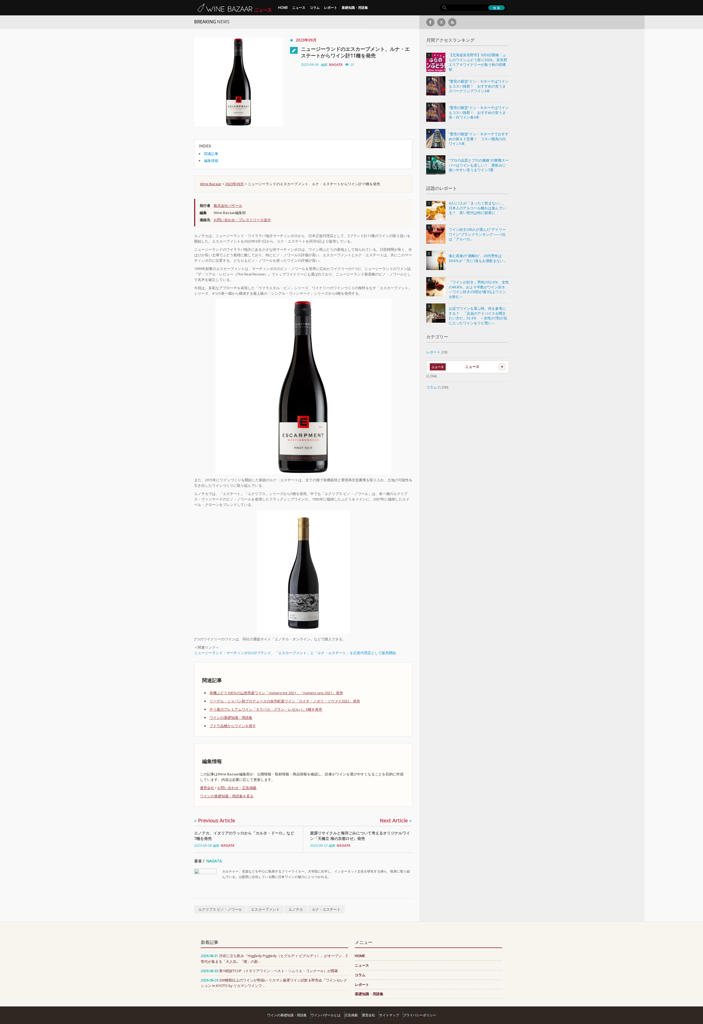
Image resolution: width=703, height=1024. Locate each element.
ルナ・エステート (326, 909)
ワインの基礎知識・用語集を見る (226, 796)
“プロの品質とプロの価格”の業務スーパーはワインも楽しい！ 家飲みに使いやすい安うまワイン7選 (479, 165)
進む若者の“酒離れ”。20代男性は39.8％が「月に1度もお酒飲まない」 (478, 258)
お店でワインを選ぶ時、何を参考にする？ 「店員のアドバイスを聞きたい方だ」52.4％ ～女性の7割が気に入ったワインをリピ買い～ (478, 315)
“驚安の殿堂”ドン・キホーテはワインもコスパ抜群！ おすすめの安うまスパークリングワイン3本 (479, 86)
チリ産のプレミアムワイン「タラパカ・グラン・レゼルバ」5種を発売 (266, 709)
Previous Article (214, 820)
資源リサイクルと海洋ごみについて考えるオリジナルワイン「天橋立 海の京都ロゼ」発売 (360, 835)
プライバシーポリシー (419, 1015)
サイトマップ (389, 1015)
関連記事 (211, 153)
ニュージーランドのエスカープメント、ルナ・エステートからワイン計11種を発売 (355, 52)
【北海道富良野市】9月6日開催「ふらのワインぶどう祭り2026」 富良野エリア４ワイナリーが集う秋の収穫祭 (478, 62)
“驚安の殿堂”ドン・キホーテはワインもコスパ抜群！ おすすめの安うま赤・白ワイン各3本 (479, 112)
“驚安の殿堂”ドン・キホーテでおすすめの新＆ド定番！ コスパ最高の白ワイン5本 (479, 139)
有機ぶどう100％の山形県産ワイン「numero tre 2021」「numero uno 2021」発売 (276, 692)
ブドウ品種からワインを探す (233, 725)
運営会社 (207, 787)
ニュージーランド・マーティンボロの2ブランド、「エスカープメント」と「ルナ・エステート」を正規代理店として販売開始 (295, 652)
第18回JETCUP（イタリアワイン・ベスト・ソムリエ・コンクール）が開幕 (278, 970)
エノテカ (296, 909)
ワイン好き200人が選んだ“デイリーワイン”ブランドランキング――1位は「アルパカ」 (477, 234)
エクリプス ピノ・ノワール (220, 909)
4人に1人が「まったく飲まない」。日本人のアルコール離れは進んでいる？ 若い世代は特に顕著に (477, 208)
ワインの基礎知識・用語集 (231, 717)
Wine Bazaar (210, 183)
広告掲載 (351, 1015)
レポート (330, 7)
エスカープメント (265, 909)
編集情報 (211, 160)
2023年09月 (306, 40)
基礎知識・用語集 (355, 7)
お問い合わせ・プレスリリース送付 (242, 219)
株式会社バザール (228, 205)
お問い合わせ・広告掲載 (236, 787)
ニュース (298, 7)
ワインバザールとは (326, 1015)
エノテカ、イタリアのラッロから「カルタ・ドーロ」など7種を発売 (244, 835)
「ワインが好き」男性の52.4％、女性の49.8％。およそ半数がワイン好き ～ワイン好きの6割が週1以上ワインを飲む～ (479, 289)
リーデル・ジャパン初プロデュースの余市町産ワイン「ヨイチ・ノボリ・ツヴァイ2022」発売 (285, 701)
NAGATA (336, 65)
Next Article (396, 820)
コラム (315, 7)
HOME (283, 7)
